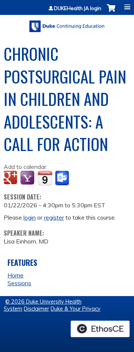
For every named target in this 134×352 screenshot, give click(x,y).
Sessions (19, 283)
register (54, 217)
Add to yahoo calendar (28, 178)
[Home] (67, 23)
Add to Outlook (62, 178)
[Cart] (111, 11)
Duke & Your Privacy (75, 308)
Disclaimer (36, 308)
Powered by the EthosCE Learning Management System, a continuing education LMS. (100, 329)
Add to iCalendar (44, 177)
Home (15, 275)
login (29, 217)
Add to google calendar (11, 178)
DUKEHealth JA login (77, 8)
